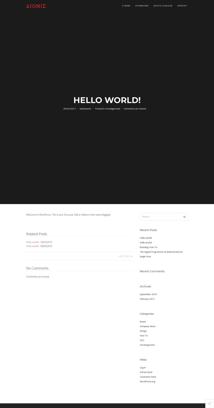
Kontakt (182, 6)
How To (144, 335)
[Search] (184, 216)
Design (143, 330)
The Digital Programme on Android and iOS (161, 251)
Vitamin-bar (142, 6)
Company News (147, 326)
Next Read (124, 256)
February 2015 (147, 298)
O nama (126, 6)
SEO (142, 340)
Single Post (145, 256)
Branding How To (148, 247)
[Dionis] (37, 5)
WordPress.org (147, 381)
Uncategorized (112, 108)
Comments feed (148, 376)
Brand (143, 321)
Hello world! (32, 242)
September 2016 (148, 294)
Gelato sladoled (163, 6)
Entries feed (146, 372)
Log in (143, 367)
